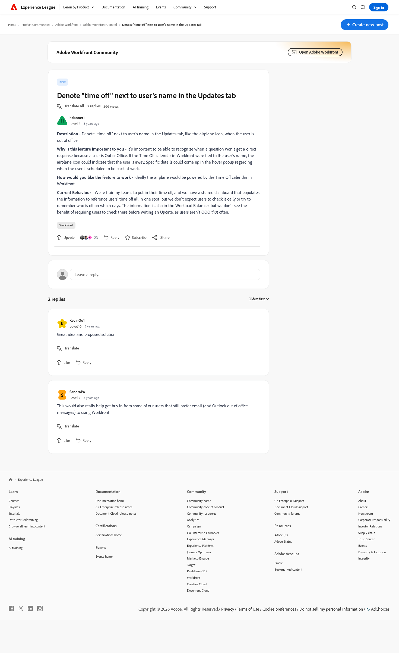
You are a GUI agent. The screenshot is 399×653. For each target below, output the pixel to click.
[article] (157, 342)
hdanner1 (77, 117)
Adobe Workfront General (100, 25)
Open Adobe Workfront (318, 52)
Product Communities (35, 25)
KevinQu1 (77, 320)
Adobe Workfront (66, 25)
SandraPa (77, 391)
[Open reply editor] (158, 274)
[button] (364, 24)
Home (12, 25)
